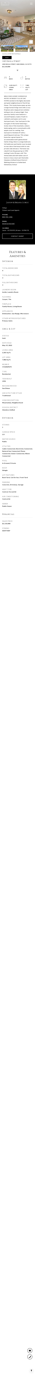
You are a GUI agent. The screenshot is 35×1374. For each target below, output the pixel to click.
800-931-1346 (7, 217)
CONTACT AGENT (17, 236)
